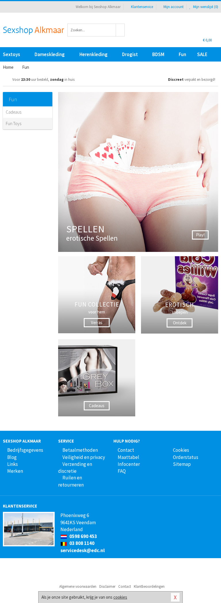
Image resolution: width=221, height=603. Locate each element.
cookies (120, 597)
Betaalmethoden (80, 450)
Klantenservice (142, 6)
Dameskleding (50, 54)
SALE (202, 54)
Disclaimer (107, 586)
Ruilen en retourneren (71, 481)
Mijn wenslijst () (205, 6)
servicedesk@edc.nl (82, 550)
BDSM (158, 54)
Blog (12, 457)
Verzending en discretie (75, 467)
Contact (126, 450)
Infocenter (129, 464)
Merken (15, 471)
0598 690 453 (82, 536)
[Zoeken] (120, 30)
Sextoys (11, 54)
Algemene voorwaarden (77, 586)
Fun (182, 54)
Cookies (181, 450)
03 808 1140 (81, 543)
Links (12, 464)
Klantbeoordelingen (149, 586)
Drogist (130, 54)
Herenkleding (93, 54)
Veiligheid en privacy (83, 457)
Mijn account (173, 6)
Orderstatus (185, 457)
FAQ (122, 471)
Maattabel (128, 457)
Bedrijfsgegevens (25, 450)
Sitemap (182, 464)
